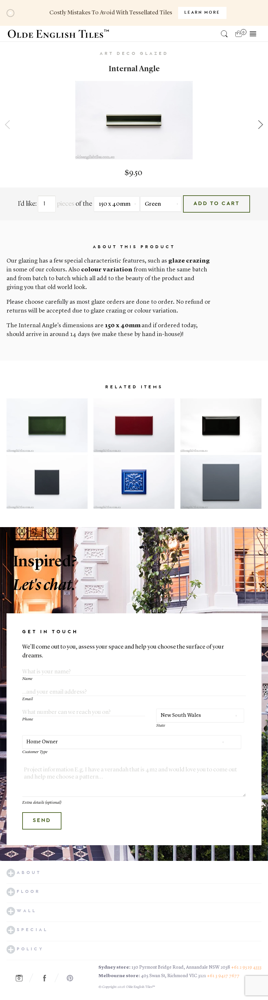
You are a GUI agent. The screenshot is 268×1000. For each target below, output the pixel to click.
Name (27, 679)
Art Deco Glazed (134, 54)
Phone (27, 719)
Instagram (22, 978)
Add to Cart (216, 203)
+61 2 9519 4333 (246, 967)
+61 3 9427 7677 (223, 976)
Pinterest (73, 978)
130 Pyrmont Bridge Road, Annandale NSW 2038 (180, 967)
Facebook (48, 978)
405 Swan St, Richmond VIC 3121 (173, 976)
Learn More (202, 13)
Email (27, 699)
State (160, 725)
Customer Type (34, 752)
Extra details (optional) (41, 802)
